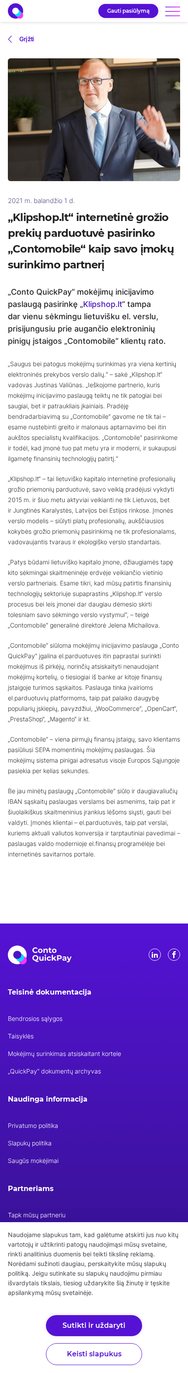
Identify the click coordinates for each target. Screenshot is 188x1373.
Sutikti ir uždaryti (94, 1325)
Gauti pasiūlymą (128, 10)
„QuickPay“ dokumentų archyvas (54, 1071)
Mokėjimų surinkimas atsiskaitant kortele (64, 1053)
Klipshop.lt (102, 304)
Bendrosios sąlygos (35, 1018)
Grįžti (26, 39)
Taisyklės (21, 1036)
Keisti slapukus (94, 1354)
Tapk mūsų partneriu (37, 1215)
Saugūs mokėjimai (33, 1160)
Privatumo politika (33, 1125)
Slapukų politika (30, 1143)
